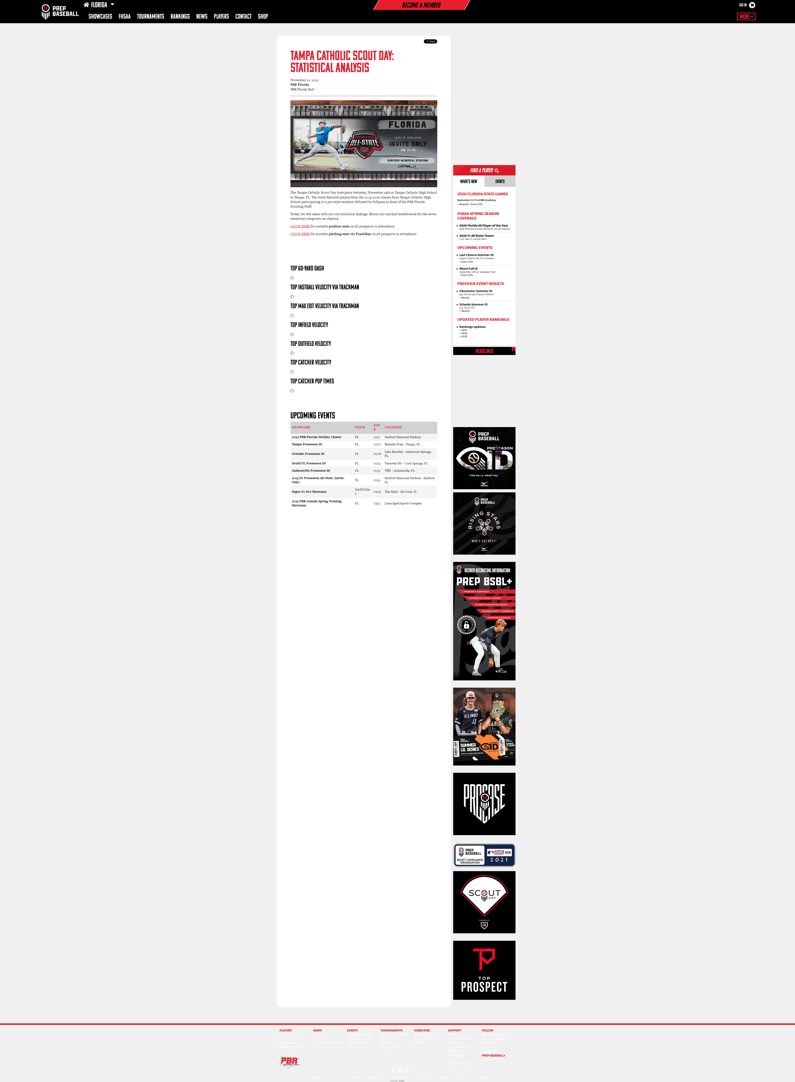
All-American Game (359, 1038)
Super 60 (353, 1047)
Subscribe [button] (422, 1030)
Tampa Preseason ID (307, 444)
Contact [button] (243, 16)
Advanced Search (291, 1047)
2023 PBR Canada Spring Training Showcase (316, 503)
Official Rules (390, 1047)
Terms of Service (459, 1063)
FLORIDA (99, 5)
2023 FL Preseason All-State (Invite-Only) (318, 480)
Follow (487, 1030)
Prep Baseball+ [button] (493, 1055)
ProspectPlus (423, 1038)
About (452, 1034)
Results (465, 297)
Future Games (356, 1043)
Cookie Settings (492, 1059)
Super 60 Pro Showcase (309, 491)
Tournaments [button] (150, 16)
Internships (456, 1055)
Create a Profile (290, 1034)
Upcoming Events (358, 1034)
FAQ (450, 1059)
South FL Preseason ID (309, 463)
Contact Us (456, 1043)
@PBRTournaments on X (498, 1038)
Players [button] (221, 16)
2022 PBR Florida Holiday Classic (316, 437)
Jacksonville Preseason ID (311, 470)
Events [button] (352, 1030)
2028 (464, 333)
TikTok (486, 1047)
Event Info (476, 204)
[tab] (468, 181)
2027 (464, 330)
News (201, 16)
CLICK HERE (300, 226)
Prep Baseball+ (424, 1034)
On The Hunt (321, 1034)
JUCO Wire (320, 1047)
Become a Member (421, 6)
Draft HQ (319, 1038)
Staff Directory (459, 1047)
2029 (464, 336)
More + (746, 17)
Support (454, 1030)
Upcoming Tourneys (394, 1034)
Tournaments (391, 1030)
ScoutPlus (421, 1043)
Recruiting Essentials (328, 1043)
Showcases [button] (100, 16)
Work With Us (457, 1051)
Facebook (488, 1051)
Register (464, 204)
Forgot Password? (461, 1038)
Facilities (387, 1043)
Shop (263, 16)
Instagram (489, 1043)
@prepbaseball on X (495, 1034)
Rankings (180, 16)
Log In (743, 5)
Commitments (288, 1043)
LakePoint (387, 1038)
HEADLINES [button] (484, 352)
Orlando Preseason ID (308, 454)
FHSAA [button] (125, 16)
